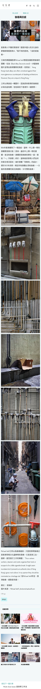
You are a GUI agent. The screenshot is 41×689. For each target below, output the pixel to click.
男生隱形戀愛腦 (25, 664)
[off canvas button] (38, 6)
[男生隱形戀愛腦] (30, 657)
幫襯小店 (26, 13)
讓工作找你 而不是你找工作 (8, 664)
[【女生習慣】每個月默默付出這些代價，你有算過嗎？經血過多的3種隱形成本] (30, 618)
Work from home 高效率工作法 (14, 687)
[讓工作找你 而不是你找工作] (10, 657)
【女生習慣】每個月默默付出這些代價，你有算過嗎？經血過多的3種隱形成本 (30, 628)
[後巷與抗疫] (20, 31)
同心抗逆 (15, 13)
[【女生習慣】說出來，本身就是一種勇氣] (10, 639)
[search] (34, 6)
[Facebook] (27, 5)
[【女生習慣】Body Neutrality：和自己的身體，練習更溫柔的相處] (10, 618)
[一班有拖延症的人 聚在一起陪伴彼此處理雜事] (30, 639)
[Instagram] (30, 5)
